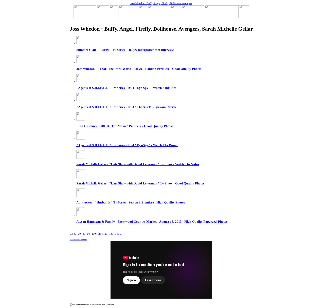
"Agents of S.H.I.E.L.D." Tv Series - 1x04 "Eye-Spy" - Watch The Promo (127, 145)
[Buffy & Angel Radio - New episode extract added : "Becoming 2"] (159, 17)
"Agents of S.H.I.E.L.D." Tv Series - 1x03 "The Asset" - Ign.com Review (126, 107)
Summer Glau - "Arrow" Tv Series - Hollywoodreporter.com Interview (125, 50)
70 (79, 233)
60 (75, 233)
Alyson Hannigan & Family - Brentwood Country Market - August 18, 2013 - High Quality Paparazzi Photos (151, 221)
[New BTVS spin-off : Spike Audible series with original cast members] (103, 17)
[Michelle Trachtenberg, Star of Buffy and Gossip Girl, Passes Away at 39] (85, 17)
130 (111, 233)
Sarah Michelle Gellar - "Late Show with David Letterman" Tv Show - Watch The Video (137, 164)
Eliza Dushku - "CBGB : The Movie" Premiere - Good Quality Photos (124, 126)
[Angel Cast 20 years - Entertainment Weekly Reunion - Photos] (244, 17)
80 (84, 233)
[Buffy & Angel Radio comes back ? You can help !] (193, 17)
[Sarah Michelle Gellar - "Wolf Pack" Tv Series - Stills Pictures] (128, 17)
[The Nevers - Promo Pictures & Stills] (143, 17)
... (71, 233)
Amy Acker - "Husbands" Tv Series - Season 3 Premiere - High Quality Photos (130, 202)
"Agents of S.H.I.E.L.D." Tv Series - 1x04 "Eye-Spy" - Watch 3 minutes (126, 88)
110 (99, 233)
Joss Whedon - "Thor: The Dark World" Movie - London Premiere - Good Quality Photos (138, 69)
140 (117, 233)
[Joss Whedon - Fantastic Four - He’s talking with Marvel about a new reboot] (222, 17)
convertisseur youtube (78, 239)
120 (105, 233)
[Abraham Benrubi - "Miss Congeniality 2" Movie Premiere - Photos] (176, 17)
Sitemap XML (100, 304)
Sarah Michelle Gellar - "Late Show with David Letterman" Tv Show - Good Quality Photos (140, 183)
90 (88, 233)
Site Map (110, 304)
